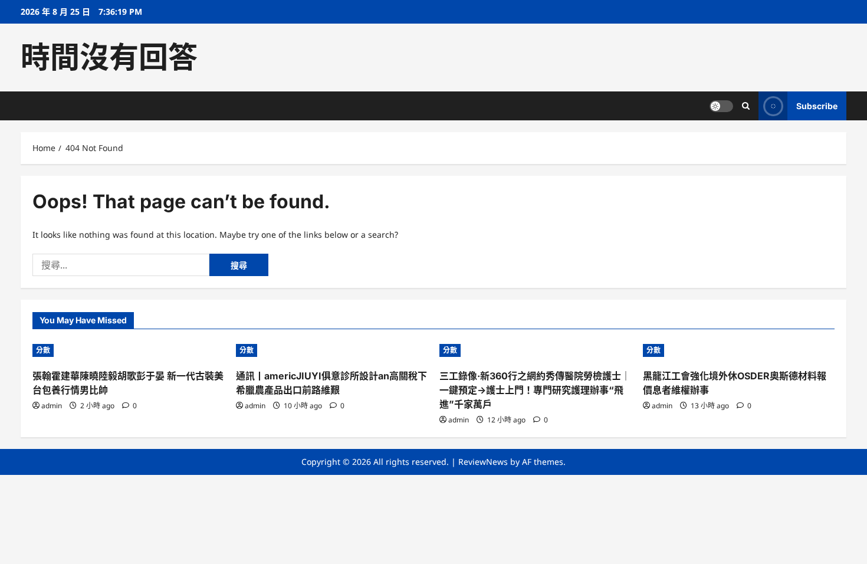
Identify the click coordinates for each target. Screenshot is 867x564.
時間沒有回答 (109, 57)
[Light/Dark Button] (721, 106)
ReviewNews (483, 461)
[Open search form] (746, 105)
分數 (43, 350)
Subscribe (817, 106)
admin (51, 406)
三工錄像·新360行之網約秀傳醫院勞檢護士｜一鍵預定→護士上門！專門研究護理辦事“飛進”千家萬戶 (534, 390)
